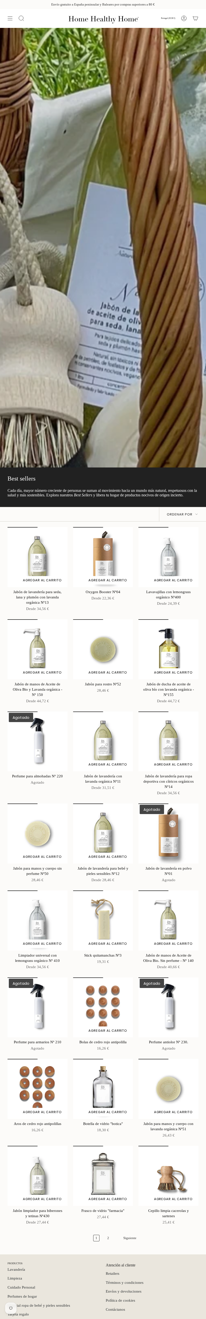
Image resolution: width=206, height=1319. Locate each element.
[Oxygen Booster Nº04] (103, 557)
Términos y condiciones (124, 1283)
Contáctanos (115, 1309)
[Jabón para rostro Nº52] (103, 649)
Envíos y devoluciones (123, 1291)
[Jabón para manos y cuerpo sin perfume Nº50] (38, 834)
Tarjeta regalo (18, 1314)
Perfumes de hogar (22, 1296)
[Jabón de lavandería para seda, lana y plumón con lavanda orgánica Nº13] (38, 557)
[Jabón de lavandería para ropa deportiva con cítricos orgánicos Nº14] (168, 742)
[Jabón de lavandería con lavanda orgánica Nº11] (103, 742)
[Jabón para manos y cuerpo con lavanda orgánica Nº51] (168, 1089)
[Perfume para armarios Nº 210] (38, 1007)
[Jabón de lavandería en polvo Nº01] (168, 834)
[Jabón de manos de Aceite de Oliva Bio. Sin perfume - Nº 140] (168, 920)
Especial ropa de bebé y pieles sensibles (39, 1305)
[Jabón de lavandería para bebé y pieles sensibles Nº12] (103, 834)
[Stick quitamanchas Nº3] (103, 920)
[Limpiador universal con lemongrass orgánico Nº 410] (38, 920)
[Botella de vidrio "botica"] (103, 1089)
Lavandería (16, 1269)
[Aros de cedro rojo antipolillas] (38, 1089)
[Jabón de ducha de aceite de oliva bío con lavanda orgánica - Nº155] (168, 649)
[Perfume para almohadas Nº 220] (38, 742)
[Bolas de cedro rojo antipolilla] (103, 1007)
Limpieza (15, 1278)
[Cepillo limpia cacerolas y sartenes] (168, 1176)
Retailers (112, 1273)
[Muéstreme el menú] (10, 18)
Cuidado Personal (21, 1287)
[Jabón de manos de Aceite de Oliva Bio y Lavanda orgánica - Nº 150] (38, 649)
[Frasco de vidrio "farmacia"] (103, 1176)
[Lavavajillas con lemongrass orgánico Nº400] (168, 557)
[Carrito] (195, 18)
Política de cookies (120, 1300)
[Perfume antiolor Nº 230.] (168, 1007)
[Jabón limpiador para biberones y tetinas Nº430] (38, 1176)
